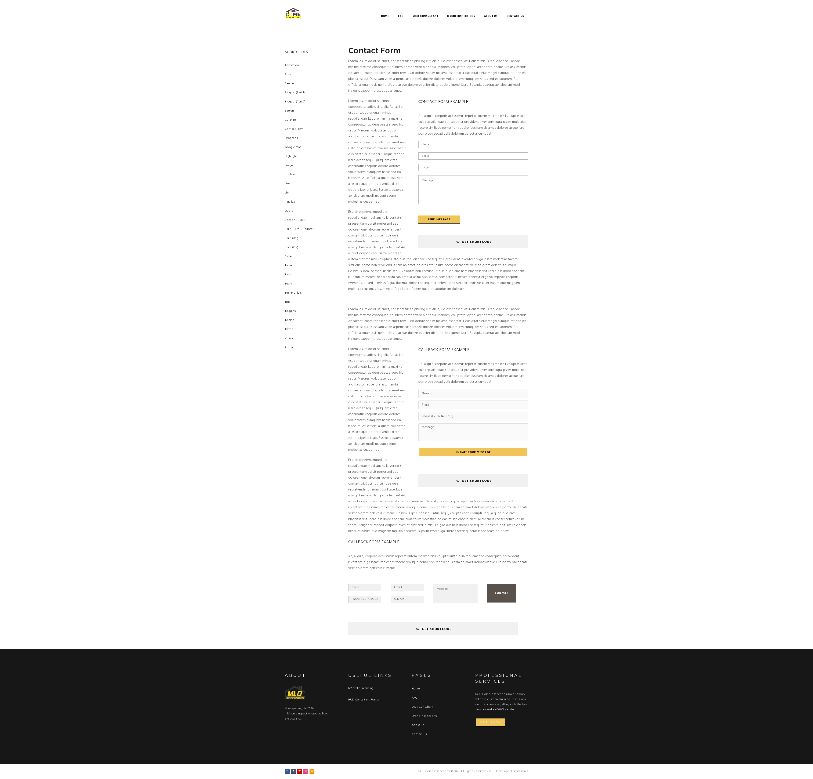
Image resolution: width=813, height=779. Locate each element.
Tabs (288, 274)
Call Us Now (490, 722)
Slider (288, 256)
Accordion (292, 65)
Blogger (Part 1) (295, 92)
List (287, 192)
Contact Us (515, 16)
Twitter (289, 329)
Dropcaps (291, 138)
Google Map (293, 147)
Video (289, 338)
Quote (289, 211)
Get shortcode (476, 242)
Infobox (290, 174)
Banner (289, 83)
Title (287, 302)
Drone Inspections (461, 16)
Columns (290, 119)
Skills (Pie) (291, 247)
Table (288, 265)
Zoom (289, 347)
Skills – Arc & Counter (299, 229)
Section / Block (295, 220)
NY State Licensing (361, 688)
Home (385, 16)
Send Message (439, 219)
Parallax (290, 201)
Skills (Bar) (291, 238)
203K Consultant (425, 16)
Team (288, 283)
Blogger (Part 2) (295, 101)
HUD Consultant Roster (363, 699)
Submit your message (473, 452)
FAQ (401, 16)
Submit (502, 593)
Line (287, 183)
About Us (491, 16)
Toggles (290, 311)
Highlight (291, 156)
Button (289, 110)
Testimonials (293, 292)
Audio (289, 74)
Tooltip (290, 320)
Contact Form (294, 129)
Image (289, 165)
